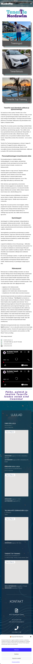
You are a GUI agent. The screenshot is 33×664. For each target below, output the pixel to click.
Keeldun (16, 654)
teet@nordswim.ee (8, 340)
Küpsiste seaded (16, 658)
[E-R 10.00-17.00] (16, 628)
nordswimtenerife (8, 343)
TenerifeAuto (16, 71)
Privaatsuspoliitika (16, 662)
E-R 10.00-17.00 (16, 632)
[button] (30, 636)
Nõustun (16, 650)
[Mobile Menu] (31, 3)
